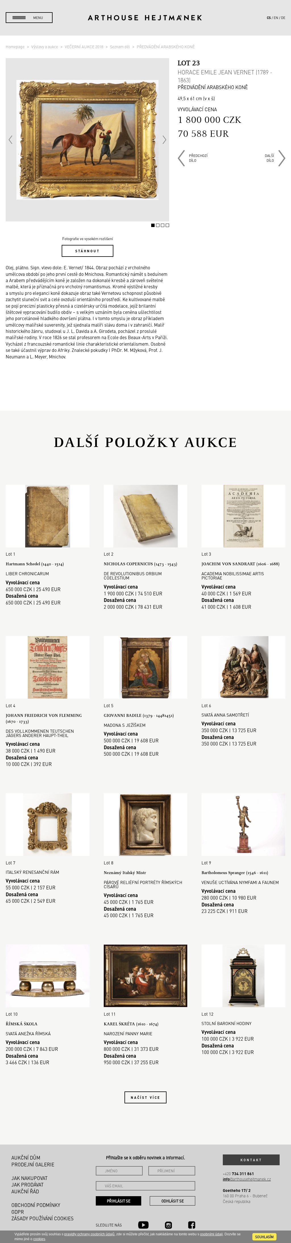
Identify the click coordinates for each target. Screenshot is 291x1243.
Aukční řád (25, 1191)
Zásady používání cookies (42, 1218)
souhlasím (264, 1236)
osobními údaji (211, 1234)
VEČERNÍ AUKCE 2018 (84, 46)
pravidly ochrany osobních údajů (89, 1234)
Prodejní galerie (32, 1164)
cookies (39, 1239)
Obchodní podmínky (35, 1205)
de (283, 17)
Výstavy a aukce (45, 46)
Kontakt (251, 1159)
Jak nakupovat (29, 1178)
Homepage (15, 46)
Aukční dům (25, 1157)
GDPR (17, 1211)
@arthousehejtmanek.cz (247, 1179)
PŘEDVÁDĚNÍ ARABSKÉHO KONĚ (166, 46)
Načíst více (145, 1097)
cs (269, 17)
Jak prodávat (27, 1184)
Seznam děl (120, 46)
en (276, 17)
